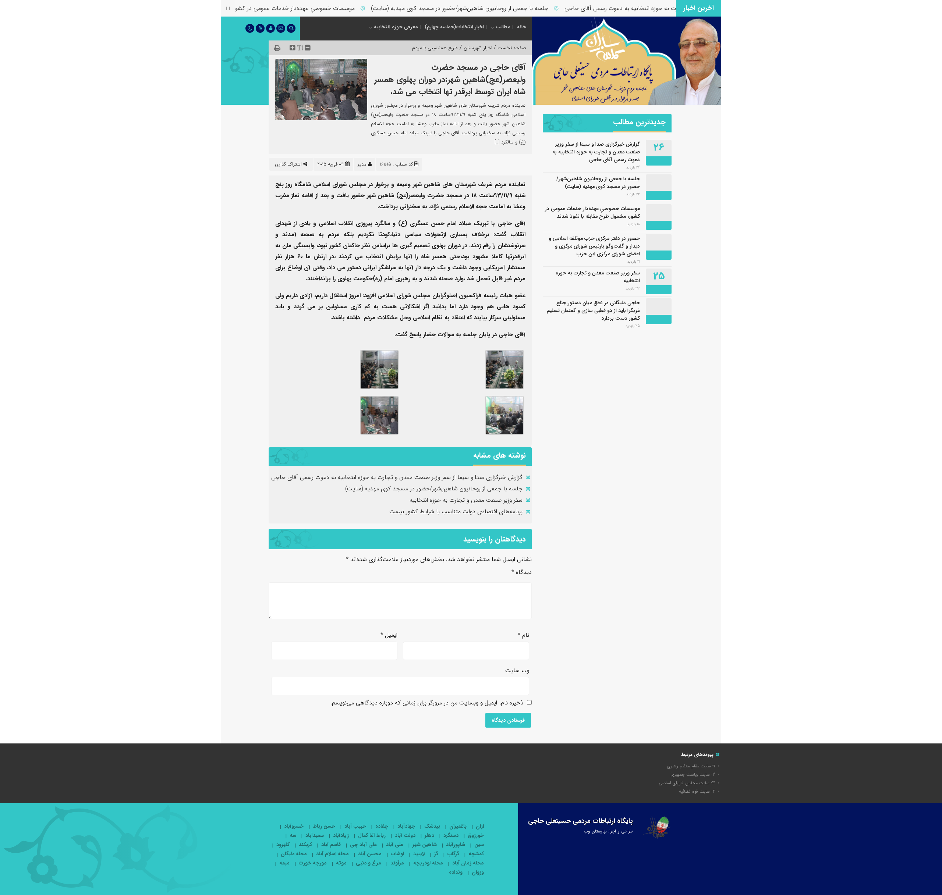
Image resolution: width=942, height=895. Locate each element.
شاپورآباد (455, 845)
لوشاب (397, 854)
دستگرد (450, 835)
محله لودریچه (428, 863)
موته (341, 863)
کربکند (305, 845)
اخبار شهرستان (478, 48)
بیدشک (432, 826)
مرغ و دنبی (368, 863)
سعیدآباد (314, 835)
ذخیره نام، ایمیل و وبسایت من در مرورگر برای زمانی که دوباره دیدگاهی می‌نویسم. (426, 702)
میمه (284, 863)
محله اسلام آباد (332, 854)
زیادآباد (341, 835)
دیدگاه (521, 572)
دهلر (429, 835)
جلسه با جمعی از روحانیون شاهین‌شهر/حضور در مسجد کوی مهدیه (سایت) (478, 8)
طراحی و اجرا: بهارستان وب (608, 831)
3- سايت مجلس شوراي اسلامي (687, 782)
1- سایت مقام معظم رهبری (691, 766)
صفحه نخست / (509, 48)
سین (479, 845)
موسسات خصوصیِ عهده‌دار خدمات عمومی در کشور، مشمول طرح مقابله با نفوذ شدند (272, 8)
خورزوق (476, 835)
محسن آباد (370, 854)
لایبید (419, 854)
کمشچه (476, 854)
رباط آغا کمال (372, 835)
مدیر (362, 164)
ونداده (456, 872)
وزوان (478, 872)
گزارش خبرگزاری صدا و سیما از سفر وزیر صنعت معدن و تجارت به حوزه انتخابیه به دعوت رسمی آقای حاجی (397, 477)
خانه (521, 27)
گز (436, 854)
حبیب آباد (355, 826)
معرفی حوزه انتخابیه (396, 27)
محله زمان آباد (468, 863)
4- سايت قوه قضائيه (697, 791)
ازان (480, 826)
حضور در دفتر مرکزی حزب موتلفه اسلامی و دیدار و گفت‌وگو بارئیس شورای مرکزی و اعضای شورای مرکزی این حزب (594, 246)
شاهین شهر (424, 845)
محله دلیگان (294, 854)
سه (293, 835)
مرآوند (397, 863)
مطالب (503, 27)
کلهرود (283, 845)
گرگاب (453, 854)
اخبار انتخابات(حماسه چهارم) (454, 27)
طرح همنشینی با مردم (435, 48)
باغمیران (458, 826)
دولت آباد (405, 835)
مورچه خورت (313, 863)
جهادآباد (406, 826)
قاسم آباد (331, 845)
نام (523, 635)
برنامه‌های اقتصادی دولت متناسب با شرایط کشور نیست (456, 511)
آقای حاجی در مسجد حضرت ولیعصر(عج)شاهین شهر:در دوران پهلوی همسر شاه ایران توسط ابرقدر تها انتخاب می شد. (449, 79)
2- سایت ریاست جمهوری (693, 774)
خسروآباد (294, 826)
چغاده (381, 826)
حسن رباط (324, 826)
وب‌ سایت (517, 670)
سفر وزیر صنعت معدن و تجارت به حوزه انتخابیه (466, 500)
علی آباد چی (363, 845)
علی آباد (394, 845)
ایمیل (388, 635)
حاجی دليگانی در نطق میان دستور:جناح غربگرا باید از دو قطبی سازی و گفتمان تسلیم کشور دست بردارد (593, 310)
